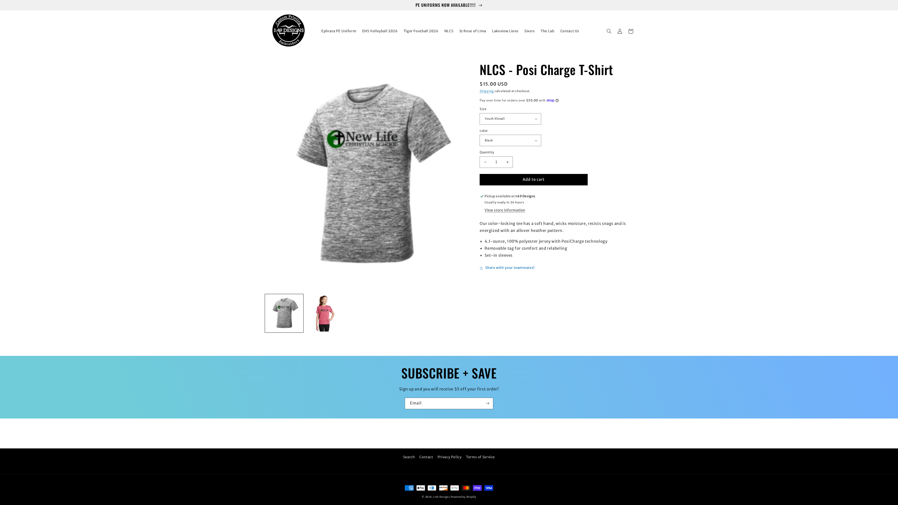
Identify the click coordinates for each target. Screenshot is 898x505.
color (484, 131)
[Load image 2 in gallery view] (325, 313)
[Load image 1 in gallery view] (284, 313)
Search (409, 457)
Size (483, 109)
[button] (609, 31)
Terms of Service (480, 457)
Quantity (487, 152)
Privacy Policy (450, 457)
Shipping (487, 91)
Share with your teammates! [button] (509, 268)
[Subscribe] (487, 403)
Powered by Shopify (463, 496)
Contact (426, 457)
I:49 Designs (441, 496)
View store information (505, 210)
